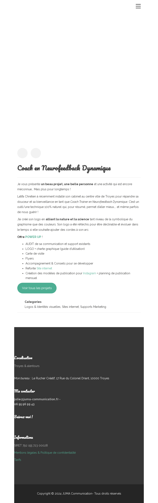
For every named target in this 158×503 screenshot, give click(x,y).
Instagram (90, 273)
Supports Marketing (93, 306)
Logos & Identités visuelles (42, 306)
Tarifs (17, 459)
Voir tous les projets (37, 288)
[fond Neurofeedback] (79, 86)
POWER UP (33, 237)
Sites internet (70, 306)
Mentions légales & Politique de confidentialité (45, 452)
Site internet (44, 268)
